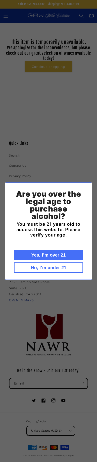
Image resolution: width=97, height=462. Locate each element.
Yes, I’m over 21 (48, 255)
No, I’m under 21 (48, 267)
